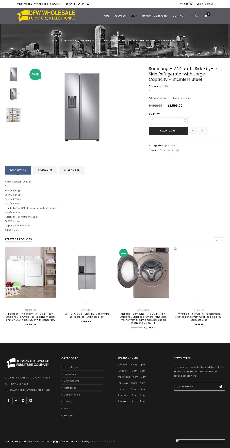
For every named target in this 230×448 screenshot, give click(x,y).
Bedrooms (70, 374)
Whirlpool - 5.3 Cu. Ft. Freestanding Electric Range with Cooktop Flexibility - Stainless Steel (199, 317)
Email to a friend (182, 98)
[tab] (18, 170)
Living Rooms (71, 367)
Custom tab (72, 170)
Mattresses (70, 387)
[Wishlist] (193, 131)
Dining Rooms (71, 381)
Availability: (155, 86)
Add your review (158, 98)
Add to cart (169, 130)
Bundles (68, 415)
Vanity (67, 401)
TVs (66, 408)
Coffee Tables (72, 394)
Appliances (70, 40)
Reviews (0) (45, 170)
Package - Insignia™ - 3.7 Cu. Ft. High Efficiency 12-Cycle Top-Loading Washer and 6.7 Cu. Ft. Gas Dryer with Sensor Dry (30, 317)
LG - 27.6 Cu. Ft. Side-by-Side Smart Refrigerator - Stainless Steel (87, 315)
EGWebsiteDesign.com (103, 441)
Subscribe (221, 386)
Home (55, 40)
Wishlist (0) (185, 3)
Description (18, 170)
